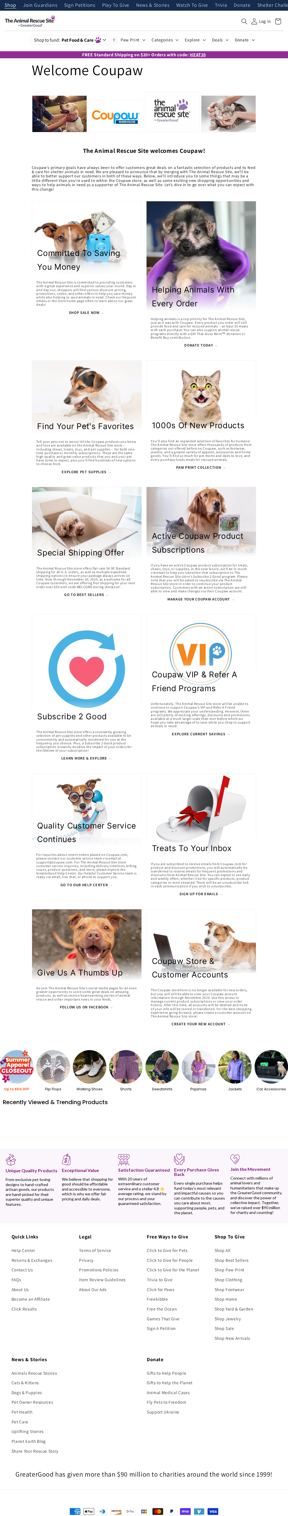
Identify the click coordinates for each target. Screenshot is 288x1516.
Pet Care (20, 1422)
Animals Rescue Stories (34, 1373)
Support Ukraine (163, 1412)
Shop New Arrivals (232, 1338)
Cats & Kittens (25, 1382)
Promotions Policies (98, 1269)
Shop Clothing (228, 1279)
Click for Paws (160, 1289)
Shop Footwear (229, 1289)
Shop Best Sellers (232, 1260)
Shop (10, 5)
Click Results (24, 1309)
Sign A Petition (161, 1328)
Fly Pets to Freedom (166, 1402)
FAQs (16, 1279)
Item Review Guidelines (102, 1279)
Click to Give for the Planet (173, 1269)
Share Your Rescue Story (35, 1451)
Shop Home (226, 1299)
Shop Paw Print (229, 1269)
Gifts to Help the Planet (170, 1382)
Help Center (23, 1250)
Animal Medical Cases (168, 1392)
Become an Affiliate (31, 1299)
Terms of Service (95, 1250)
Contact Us (22, 1269)
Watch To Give (192, 5)
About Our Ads (93, 1289)
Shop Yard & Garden (234, 1309)
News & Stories (152, 5)
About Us (20, 1289)
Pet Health (22, 1412)
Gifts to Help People (166, 1373)
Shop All (223, 1250)
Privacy (86, 1260)
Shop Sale (224, 1328)
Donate (242, 5)
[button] (244, 21)
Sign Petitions (79, 5)
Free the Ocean (162, 1309)
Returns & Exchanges (32, 1260)
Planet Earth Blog (29, 1441)
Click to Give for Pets (167, 1250)
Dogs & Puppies (27, 1392)
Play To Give (115, 5)
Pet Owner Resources (32, 1402)
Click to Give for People (170, 1260)
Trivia (221, 5)
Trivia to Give (159, 1279)
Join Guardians (40, 5)
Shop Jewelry (228, 1318)
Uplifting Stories (28, 1431)
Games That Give (163, 1318)
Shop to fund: (63, 40)
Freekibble (157, 1299)
